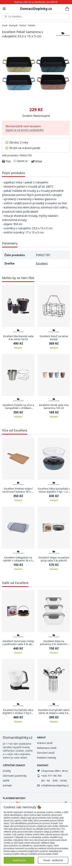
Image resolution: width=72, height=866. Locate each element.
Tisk (8, 161)
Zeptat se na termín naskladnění (25, 130)
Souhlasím (19, 860)
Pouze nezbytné (53, 860)
